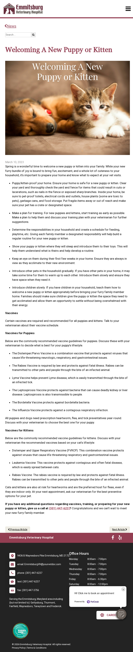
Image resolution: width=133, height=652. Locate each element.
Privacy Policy (18, 647)
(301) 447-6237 (59, 508)
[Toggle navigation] (128, 9)
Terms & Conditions (36, 647)
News (11, 26)
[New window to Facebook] (113, 538)
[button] (121, 614)
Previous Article (18, 529)
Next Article (118, 529)
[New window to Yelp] (120, 538)
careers (113, 615)
